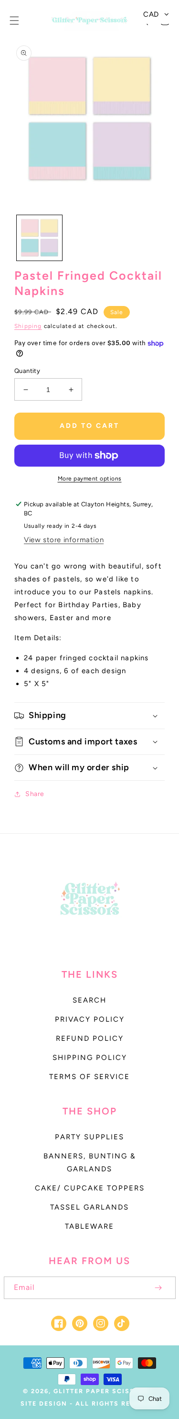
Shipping (28, 326)
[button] (14, 20)
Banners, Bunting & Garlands (89, 1162)
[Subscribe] (158, 1288)
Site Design (44, 1403)
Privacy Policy (90, 1019)
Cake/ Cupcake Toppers (90, 1188)
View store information (64, 539)
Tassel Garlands (89, 1207)
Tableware (89, 1226)
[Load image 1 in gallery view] (39, 238)
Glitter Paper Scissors (101, 1391)
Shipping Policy (90, 1057)
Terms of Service (89, 1076)
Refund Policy (90, 1038)
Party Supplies (89, 1137)
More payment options (90, 478)
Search (89, 1000)
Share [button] (34, 794)
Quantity (27, 370)
